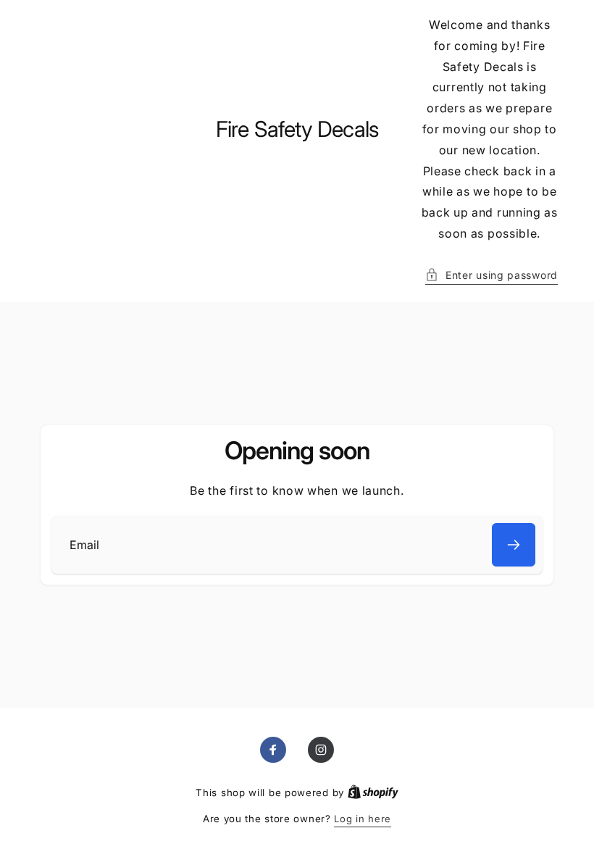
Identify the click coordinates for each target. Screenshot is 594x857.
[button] (491, 275)
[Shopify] (373, 792)
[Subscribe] (513, 545)
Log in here (362, 818)
